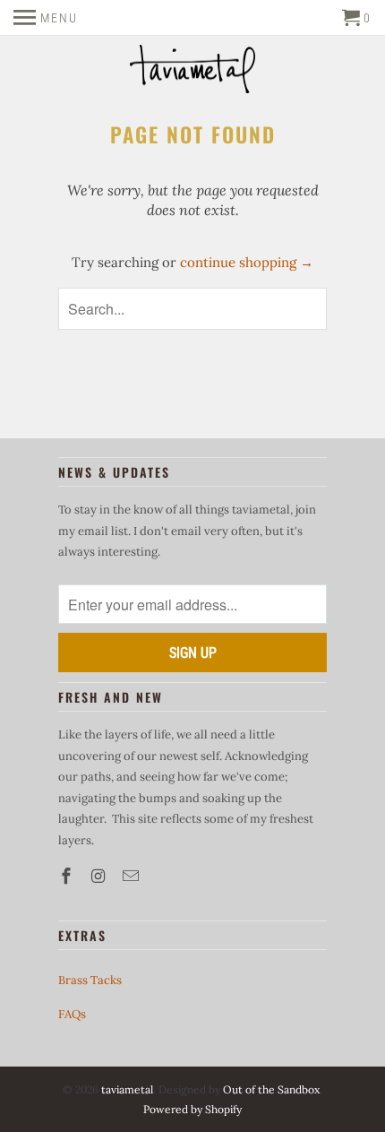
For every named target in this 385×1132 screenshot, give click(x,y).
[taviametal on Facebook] (68, 876)
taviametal (127, 1089)
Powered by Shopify (192, 1109)
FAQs (72, 1014)
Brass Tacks (90, 980)
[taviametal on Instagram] (100, 876)
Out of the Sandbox (271, 1089)
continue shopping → (246, 262)
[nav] (45, 18)
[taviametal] (192, 71)
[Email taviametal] (132, 876)
